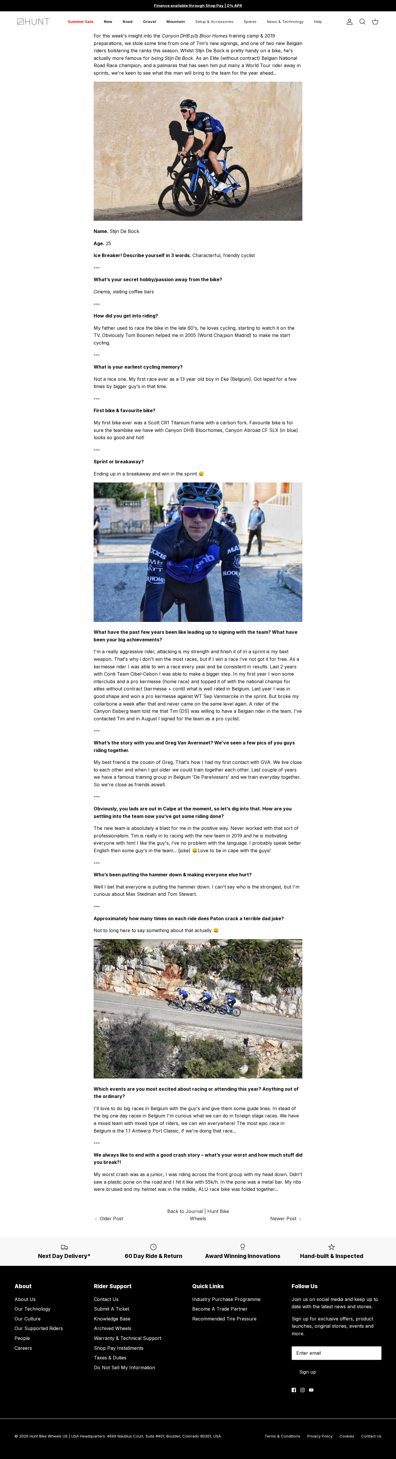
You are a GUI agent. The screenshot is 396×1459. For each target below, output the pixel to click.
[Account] (348, 21)
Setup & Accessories (214, 21)
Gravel (149, 21)
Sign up (307, 1372)
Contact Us (106, 1299)
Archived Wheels (112, 1328)
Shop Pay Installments (118, 1348)
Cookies (346, 1436)
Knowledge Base (112, 1319)
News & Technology (285, 21)
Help (318, 21)
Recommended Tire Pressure (224, 1319)
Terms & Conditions (282, 1436)
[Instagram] (302, 1390)
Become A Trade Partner (220, 1309)
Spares (250, 21)
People (22, 1338)
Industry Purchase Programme (226, 1299)
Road (127, 21)
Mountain (175, 21)
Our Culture (27, 1319)
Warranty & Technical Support (127, 1338)
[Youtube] (311, 1390)
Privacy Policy (320, 1436)
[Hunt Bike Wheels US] (33, 22)
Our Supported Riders (38, 1328)
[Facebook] (294, 1390)
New (108, 21)
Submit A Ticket (111, 1309)
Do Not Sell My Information (124, 1367)
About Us (25, 1299)
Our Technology (32, 1309)
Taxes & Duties (110, 1358)
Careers (23, 1348)
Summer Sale (80, 21)
